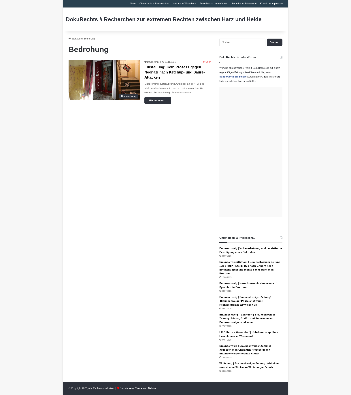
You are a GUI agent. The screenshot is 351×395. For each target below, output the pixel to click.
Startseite (76, 38)
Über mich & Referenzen (243, 3)
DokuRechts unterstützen (213, 3)
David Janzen (154, 62)
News (133, 3)
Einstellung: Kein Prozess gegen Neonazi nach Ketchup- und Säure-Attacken (174, 72)
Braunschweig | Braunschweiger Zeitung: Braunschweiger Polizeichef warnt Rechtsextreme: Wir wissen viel (245, 301)
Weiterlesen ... (158, 100)
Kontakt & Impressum (271, 3)
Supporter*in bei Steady (232, 76)
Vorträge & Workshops (184, 3)
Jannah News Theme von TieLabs (138, 388)
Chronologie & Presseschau (154, 3)
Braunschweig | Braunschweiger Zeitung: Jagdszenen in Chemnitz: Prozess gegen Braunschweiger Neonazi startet (245, 349)
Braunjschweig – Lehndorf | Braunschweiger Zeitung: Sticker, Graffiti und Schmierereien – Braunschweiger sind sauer (247, 318)
